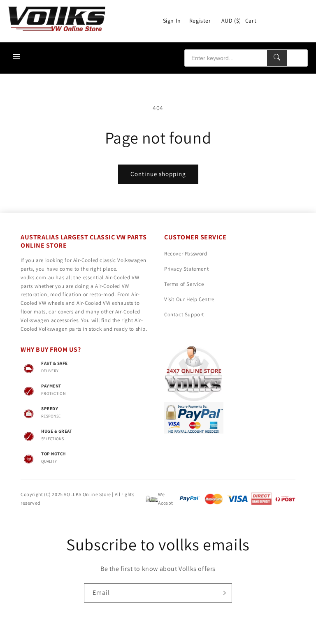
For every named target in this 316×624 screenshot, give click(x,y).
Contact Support (184, 314)
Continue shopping (158, 174)
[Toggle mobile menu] (16, 58)
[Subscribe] (223, 593)
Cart (250, 20)
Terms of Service (184, 284)
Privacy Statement (186, 268)
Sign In (172, 20)
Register (200, 20)
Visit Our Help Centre (189, 299)
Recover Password (185, 253)
